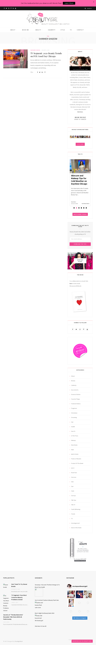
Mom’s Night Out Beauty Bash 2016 (44, 613)
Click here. (80, 112)
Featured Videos (35, 50)
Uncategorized (75, 523)
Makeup (73, 440)
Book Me (25, 30)
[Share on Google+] (42, 72)
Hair (72, 422)
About (12, 30)
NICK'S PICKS (74, 454)
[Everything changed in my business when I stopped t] (79, 603)
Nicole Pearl (73, 202)
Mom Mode (74, 445)
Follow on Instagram (80, 618)
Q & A (72, 468)
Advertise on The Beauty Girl (82, 641)
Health (73, 426)
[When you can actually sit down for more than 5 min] (79, 611)
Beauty (38, 30)
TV (71, 30)
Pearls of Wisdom (76, 459)
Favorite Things (75, 399)
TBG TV (73, 505)
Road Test (74, 472)
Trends (73, 514)
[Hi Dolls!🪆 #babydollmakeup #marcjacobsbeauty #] (88, 594)
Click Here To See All (40, 626)
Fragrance (74, 408)
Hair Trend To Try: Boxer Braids (19, 585)
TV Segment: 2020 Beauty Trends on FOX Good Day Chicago (46, 55)
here (71, 283)
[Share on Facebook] (37, 72)
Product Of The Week (77, 463)
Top (70, 639)
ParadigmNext (19, 641)
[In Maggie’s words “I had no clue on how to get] (71, 594)
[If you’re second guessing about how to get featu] (88, 611)
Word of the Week (76, 528)
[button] (74, 208)
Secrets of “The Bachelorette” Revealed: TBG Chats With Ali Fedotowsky (13, 617)
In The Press (74, 436)
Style (63, 30)
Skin (72, 482)
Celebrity (51, 30)
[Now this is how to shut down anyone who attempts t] (79, 594)
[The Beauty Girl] (48, 19)
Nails (72, 449)
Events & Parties (75, 394)
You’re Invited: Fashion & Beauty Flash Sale (47, 600)
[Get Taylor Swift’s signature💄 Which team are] (71, 611)
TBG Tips (73, 500)
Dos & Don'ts (74, 390)
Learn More (69, 3)
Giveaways (74, 413)
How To (73, 431)
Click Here (80, 144)
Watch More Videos (80, 214)
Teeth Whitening (75, 509)
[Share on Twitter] (39, 72)
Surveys (73, 495)
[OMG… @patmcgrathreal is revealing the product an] (71, 603)
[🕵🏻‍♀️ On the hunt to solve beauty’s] (88, 603)
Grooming (74, 417)
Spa (72, 486)
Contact (80, 30)
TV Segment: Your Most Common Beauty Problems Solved (19, 597)
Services (73, 477)
